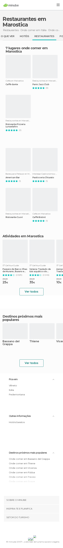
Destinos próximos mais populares (22, 318)
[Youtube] (39, 529)
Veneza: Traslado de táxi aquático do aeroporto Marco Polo (41, 270)
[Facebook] (26, 529)
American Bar (13, 177)
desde (5, 279)
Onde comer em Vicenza (23, 468)
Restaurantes (44, 36)
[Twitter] (30, 529)
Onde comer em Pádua (22, 472)
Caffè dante (12, 84)
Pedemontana (17, 394)
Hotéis (24, 36)
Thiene (34, 341)
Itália (11, 390)
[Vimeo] (34, 529)
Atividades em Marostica (23, 236)
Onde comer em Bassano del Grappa (29, 459)
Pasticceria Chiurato (43, 177)
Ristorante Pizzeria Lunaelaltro (15, 125)
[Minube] (11, 5)
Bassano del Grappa (11, 343)
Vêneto (13, 385)
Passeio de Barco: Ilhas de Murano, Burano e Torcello (15, 270)
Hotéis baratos (17, 422)
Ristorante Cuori (14, 217)
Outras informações (20, 416)
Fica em (13, 379)
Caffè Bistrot (39, 217)
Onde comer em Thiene (22, 463)
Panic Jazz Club (40, 84)
